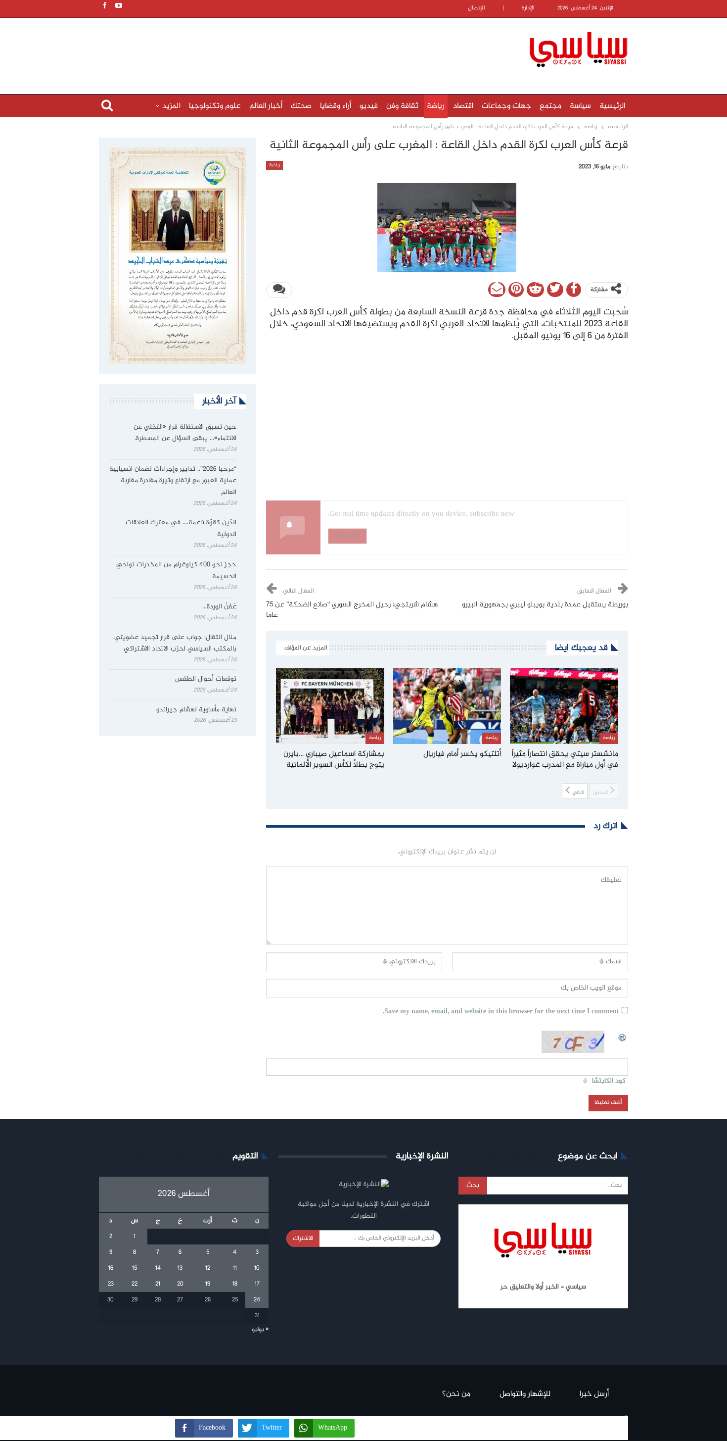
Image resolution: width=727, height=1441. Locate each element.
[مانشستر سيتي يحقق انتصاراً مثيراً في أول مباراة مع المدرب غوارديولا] (564, 706)
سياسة (580, 106)
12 (207, 1268)
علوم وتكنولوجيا (215, 106)
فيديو (369, 106)
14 (158, 1268)
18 (234, 1284)
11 (235, 1268)
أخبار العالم (265, 106)
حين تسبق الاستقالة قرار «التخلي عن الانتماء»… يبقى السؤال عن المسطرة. (185, 433)
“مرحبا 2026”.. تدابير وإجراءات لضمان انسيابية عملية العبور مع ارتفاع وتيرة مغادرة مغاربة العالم (172, 481)
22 (134, 1284)
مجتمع (550, 106)
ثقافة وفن (402, 106)
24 (257, 1299)
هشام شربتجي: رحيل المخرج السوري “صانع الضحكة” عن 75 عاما (352, 610)
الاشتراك (303, 1238)
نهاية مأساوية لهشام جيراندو (196, 710)
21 (157, 1284)
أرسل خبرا (594, 1394)
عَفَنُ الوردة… (219, 607)
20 (180, 1284)
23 (111, 1284)
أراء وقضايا (335, 106)
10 (257, 1268)
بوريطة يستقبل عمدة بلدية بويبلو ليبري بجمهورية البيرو (545, 604)
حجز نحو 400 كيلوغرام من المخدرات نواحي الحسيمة (176, 571)
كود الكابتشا (609, 1081)
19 (207, 1284)
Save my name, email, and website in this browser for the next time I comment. (501, 1012)
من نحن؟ (456, 1394)
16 (110, 1268)
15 (134, 1268)
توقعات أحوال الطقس (205, 679)
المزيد (171, 106)
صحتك (301, 106)
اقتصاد (463, 106)
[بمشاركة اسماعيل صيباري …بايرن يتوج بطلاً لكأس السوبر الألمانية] (330, 706)
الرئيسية (612, 106)
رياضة (436, 106)
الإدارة (528, 8)
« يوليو (260, 1329)
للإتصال (476, 8)
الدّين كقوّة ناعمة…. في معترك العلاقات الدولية (181, 529)
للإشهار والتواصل (525, 1394)
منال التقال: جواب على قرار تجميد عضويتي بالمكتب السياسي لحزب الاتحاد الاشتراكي (175, 643)
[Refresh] (622, 1036)
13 (180, 1268)
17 (257, 1284)
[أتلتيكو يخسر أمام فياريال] (447, 706)
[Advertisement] (299, 48)
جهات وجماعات (506, 106)
